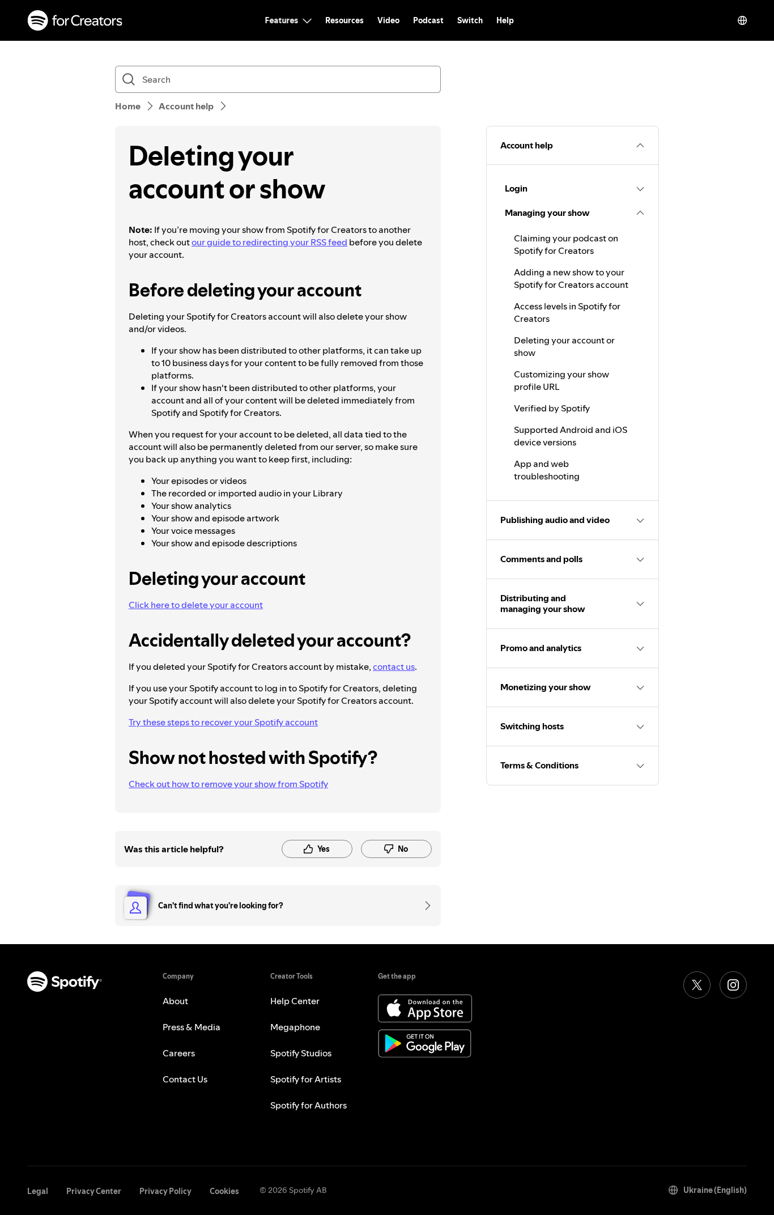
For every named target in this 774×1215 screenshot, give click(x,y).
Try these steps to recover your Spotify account (223, 722)
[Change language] (742, 20)
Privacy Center (93, 1191)
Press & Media (191, 1027)
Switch (470, 20)
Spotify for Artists (305, 1079)
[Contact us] (424, 905)
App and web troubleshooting (547, 469)
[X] (697, 985)
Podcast (428, 20)
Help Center (295, 1001)
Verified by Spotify (552, 408)
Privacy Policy (165, 1191)
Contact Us (185, 1079)
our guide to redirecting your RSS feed (269, 242)
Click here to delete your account (196, 604)
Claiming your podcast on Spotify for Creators (566, 244)
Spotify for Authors (308, 1105)
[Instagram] (733, 985)
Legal (37, 1191)
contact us (394, 666)
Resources (344, 20)
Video (388, 20)
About (175, 1001)
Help (505, 20)
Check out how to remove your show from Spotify (228, 784)
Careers (179, 1053)
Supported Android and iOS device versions (570, 435)
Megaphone (295, 1027)
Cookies (224, 1191)
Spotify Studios (300, 1053)
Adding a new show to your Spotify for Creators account (571, 278)
